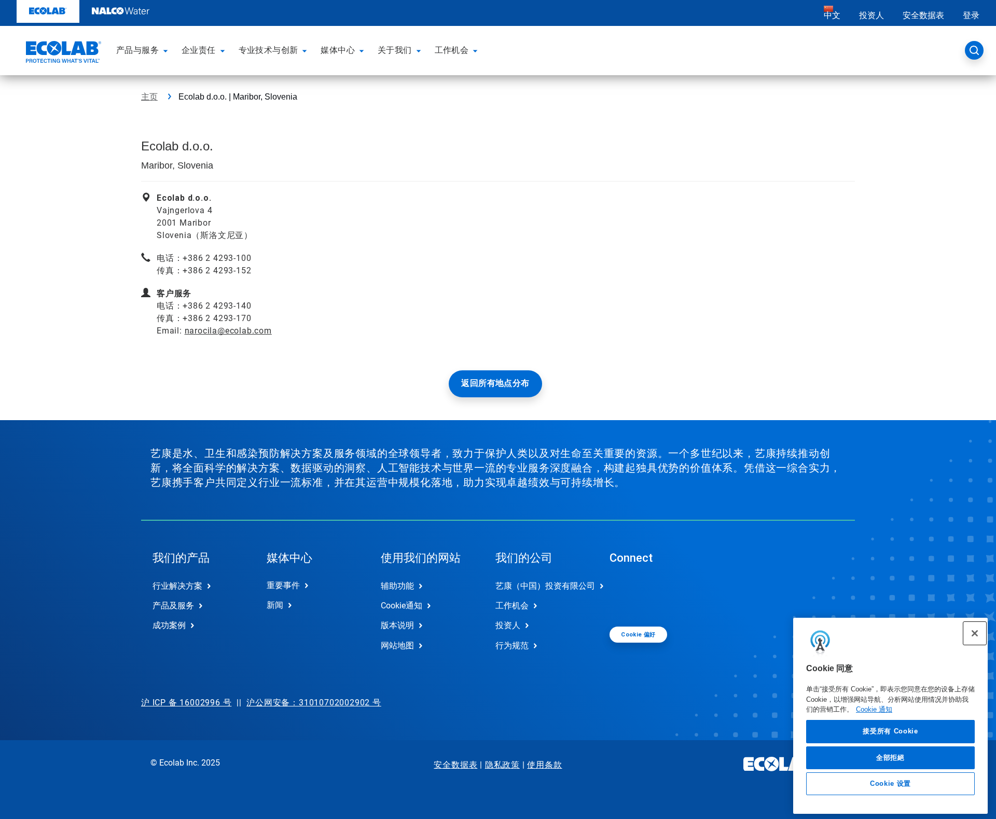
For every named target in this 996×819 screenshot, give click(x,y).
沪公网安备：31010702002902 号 (313, 702)
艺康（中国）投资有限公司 (541, 586)
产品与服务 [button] (137, 50)
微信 (625, 594)
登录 (971, 15)
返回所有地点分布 (495, 383)
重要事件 (283, 585)
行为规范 (512, 645)
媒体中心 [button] (338, 50)
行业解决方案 (177, 586)
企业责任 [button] (199, 50)
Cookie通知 (401, 605)
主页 (149, 97)
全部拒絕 (890, 757)
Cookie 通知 (874, 709)
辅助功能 (397, 586)
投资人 (871, 15)
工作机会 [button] (452, 50)
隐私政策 (502, 765)
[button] (167, 50)
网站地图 (397, 645)
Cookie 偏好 (638, 634)
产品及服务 (173, 605)
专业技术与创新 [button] (268, 50)
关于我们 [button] (395, 50)
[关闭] (974, 633)
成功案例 (169, 625)
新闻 (275, 605)
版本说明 (397, 625)
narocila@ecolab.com (228, 331)
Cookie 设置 (890, 783)
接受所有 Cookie (890, 731)
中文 (832, 15)
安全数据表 (923, 15)
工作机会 (512, 605)
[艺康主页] (62, 53)
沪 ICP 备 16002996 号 (186, 702)
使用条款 (544, 765)
